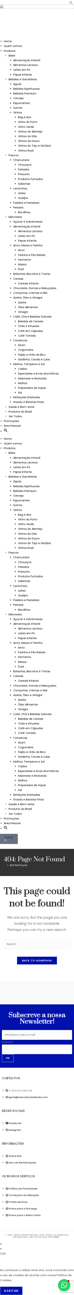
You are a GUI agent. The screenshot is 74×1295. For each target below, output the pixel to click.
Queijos (23, 198)
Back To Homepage (37, 960)
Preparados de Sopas (32, 388)
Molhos (22, 383)
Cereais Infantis (28, 283)
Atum (21, 345)
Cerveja (18, 98)
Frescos (14, 155)
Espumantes (21, 103)
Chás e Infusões (28, 326)
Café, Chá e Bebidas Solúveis (32, 317)
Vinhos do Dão (27, 136)
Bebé (12, 55)
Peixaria (18, 207)
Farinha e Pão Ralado (32, 255)
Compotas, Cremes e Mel (30, 293)
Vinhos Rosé (26, 150)
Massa (22, 264)
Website (7, 1042)
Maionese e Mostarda (32, 378)
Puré (21, 269)
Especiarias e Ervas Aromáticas (38, 373)
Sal (20, 392)
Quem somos (13, 46)
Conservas (20, 340)
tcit (57, 1237)
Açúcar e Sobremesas (28, 222)
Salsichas (24, 184)
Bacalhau (24, 212)
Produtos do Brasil (20, 412)
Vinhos (17, 112)
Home (8, 41)
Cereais (18, 279)
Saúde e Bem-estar (22, 407)
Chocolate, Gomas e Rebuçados (34, 288)
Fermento (24, 260)
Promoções (11, 421)
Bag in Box (24, 117)
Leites (22, 193)
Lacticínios (20, 188)
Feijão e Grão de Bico (32, 355)
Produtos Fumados (30, 179)
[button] (71, 4)
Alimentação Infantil (26, 60)
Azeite (22, 302)
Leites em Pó (21, 70)
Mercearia (15, 217)
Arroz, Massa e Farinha (28, 245)
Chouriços (24, 165)
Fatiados (23, 169)
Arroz (21, 250)
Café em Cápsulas (30, 331)
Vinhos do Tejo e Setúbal (34, 146)
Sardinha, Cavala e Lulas (34, 359)
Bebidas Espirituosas (26, 89)
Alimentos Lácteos (25, 65)
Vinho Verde (26, 127)
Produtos (10, 51)
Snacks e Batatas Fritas (28, 402)
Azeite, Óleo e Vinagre (27, 297)
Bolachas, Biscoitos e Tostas (31, 274)
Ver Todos (15, 416)
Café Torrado (27, 336)
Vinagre (23, 312)
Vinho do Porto (27, 122)
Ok (8, 1058)
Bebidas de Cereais (30, 321)
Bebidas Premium (24, 93)
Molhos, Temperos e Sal (29, 364)
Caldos (22, 369)
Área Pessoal (12, 426)
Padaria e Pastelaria (26, 203)
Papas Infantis (22, 75)
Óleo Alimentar (28, 307)
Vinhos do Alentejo (30, 131)
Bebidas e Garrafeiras (23, 79)
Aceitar (11, 1291)
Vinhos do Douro (29, 141)
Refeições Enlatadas (26, 397)
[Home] (5, 865)
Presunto (24, 174)
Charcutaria (21, 160)
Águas (17, 84)
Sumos (17, 108)
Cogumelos (25, 350)
